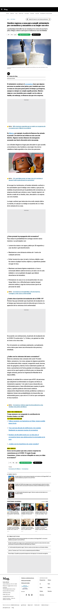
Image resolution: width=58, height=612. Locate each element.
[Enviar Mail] (8, 76)
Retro (49, 587)
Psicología (27, 13)
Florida (7, 13)
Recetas (50, 591)
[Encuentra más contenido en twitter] (12, 34)
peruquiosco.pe (6, 607)
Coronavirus (25, 469)
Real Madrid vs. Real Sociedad (46, 13)
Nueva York (21, 13)
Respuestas (42, 580)
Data (49, 583)
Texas (16, 13)
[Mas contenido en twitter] (29, 595)
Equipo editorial (6, 582)
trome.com (37, 605)
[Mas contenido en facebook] (26, 595)
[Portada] (6, 581)
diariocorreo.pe (45, 605)
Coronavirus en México (15, 469)
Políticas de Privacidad (25, 580)
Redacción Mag (13, 76)
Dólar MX (37, 13)
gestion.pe (23, 605)
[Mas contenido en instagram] (31, 595)
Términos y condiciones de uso (27, 578)
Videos (49, 580)
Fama (41, 587)
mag (13, 607)
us (40, 583)
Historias (42, 595)
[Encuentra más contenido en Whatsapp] (15, 34)
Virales (41, 591)
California (12, 13)
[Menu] (2, 9)
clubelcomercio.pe (15, 605)
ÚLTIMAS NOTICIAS (13, 536)
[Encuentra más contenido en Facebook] (8, 34)
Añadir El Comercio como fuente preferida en (38, 19)
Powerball (32, 13)
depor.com (30, 605)
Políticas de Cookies (25, 583)
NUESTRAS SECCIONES (43, 578)
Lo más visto (12, 474)
